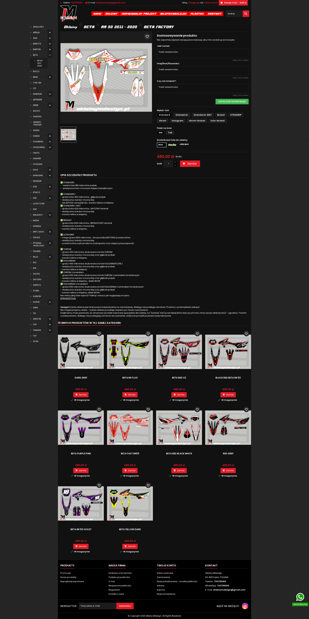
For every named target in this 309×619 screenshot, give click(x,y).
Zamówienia (163, 577)
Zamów (190, 163)
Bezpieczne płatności (120, 585)
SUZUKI (36, 302)
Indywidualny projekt (139, 13)
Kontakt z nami (116, 593)
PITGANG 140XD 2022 (38, 244)
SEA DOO (37, 279)
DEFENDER (37, 99)
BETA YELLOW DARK (130, 529)
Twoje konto (166, 565)
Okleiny (111, 13)
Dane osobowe (165, 573)
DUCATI (36, 110)
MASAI (36, 220)
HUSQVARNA (39, 147)
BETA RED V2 (179, 377)
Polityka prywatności (119, 577)
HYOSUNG (37, 164)
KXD (35, 198)
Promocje (65, 573)
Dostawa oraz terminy (120, 573)
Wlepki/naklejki (173, 13)
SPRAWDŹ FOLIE (68, 298)
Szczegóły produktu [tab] (82, 175)
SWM (35, 307)
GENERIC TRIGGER (37, 123)
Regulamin (114, 589)
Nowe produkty (68, 577)
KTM (35, 186)
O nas (112, 581)
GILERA (36, 130)
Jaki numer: (163, 46)
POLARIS (37, 251)
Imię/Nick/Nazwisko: (168, 63)
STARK (36, 290)
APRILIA (36, 32)
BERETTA (37, 43)
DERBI (35, 105)
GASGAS (37, 116)
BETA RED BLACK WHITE (179, 453)
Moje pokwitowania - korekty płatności (177, 581)
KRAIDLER (37, 181)
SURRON (37, 296)
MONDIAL (37, 226)
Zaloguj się (193, 2)
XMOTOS (37, 318)
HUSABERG (38, 141)
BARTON (37, 49)
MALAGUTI (37, 214)
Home (97, 13)
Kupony (161, 589)
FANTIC (36, 152)
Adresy (160, 585)
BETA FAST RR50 (130, 453)
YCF (35, 335)
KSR (35, 209)
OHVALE (36, 237)
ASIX (35, 38)
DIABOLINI (37, 94)
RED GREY (228, 453)
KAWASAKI (38, 175)
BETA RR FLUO (130, 377)
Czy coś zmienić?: (166, 81)
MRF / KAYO (38, 231)
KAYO (35, 169)
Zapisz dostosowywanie (232, 101)
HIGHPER (37, 158)
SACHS (36, 273)
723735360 (76, 2)
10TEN (35, 341)
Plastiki (197, 13)
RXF (34, 268)
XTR (35, 324)
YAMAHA (37, 330)
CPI (34, 88)
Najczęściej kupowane (72, 581)
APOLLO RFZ (38, 26)
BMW (35, 77)
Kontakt (214, 13)
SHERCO (37, 285)
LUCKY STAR (38, 203)
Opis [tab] (63, 175)
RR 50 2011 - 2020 (40, 63)
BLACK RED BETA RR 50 (228, 377)
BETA (35, 55)
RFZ (34, 262)
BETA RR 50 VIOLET (80, 529)
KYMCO (36, 192)
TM (34, 313)
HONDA (36, 136)
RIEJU (35, 256)
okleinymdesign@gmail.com (110, 2)
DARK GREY (81, 377)
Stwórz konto (211, 2)
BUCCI (36, 71)
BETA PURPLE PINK (81, 453)
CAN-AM (37, 82)
